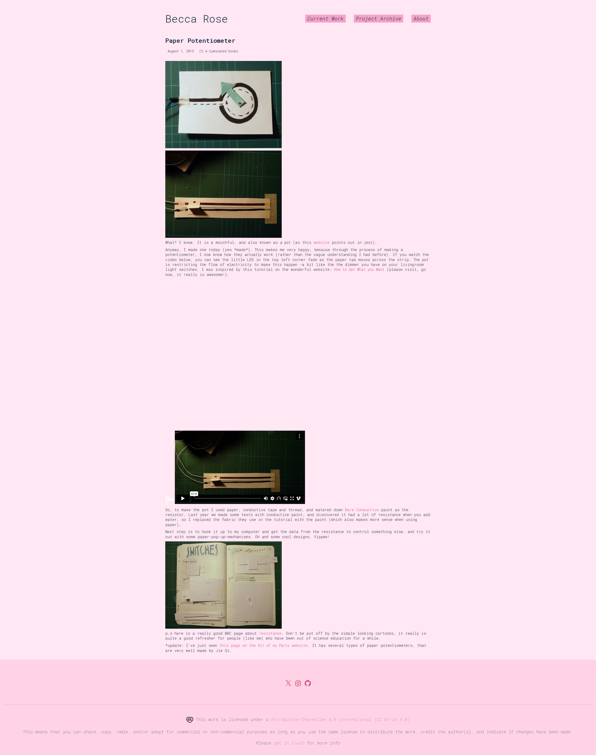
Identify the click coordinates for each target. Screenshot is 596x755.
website (321, 242)
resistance (270, 633)
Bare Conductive (362, 509)
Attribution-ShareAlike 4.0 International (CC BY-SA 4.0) (340, 719)
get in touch (289, 743)
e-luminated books (221, 51)
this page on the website (264, 645)
